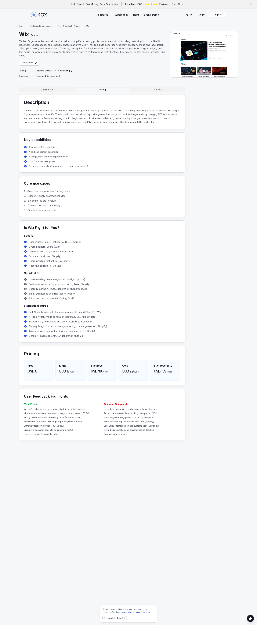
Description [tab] (47, 89)
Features (103, 14)
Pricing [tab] (102, 89)
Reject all (121, 618)
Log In (202, 14)
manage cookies (142, 612)
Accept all (108, 618)
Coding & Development (41, 26)
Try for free (27, 62)
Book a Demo (151, 14)
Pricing (136, 14)
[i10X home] (39, 14)
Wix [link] (87, 26)
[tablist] (102, 89)
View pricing (64, 70)
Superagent (121, 14)
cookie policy (126, 612)
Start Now (177, 4)
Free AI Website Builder (69, 26)
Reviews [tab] (157, 89)
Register (218, 14)
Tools (22, 26)
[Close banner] (251, 4)
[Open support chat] (250, 618)
